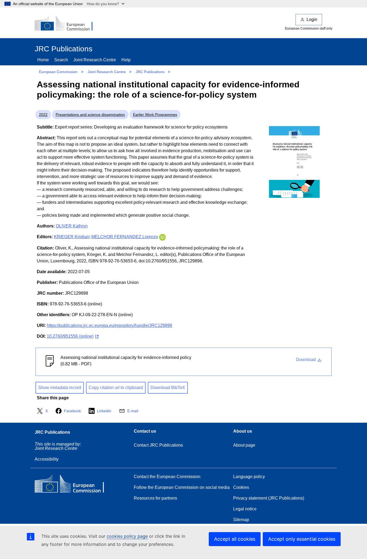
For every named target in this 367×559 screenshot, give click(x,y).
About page (244, 445)
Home (43, 60)
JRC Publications (150, 72)
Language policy (249, 476)
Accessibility (47, 459)
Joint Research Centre (94, 60)
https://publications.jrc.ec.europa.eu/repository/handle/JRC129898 (109, 325)
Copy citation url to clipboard (116, 387)
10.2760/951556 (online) (70, 336)
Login (312, 19)
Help (126, 60)
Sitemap (241, 519)
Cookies (241, 487)
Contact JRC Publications (158, 445)
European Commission (58, 72)
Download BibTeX (167, 387)
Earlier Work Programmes (155, 114)
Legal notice (245, 509)
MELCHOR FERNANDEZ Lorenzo (124, 236)
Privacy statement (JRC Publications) (268, 498)
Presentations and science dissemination (90, 114)
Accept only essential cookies (301, 539)
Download (306, 359)
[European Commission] (67, 24)
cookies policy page (127, 536)
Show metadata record (59, 387)
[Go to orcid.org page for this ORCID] (162, 236)
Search (61, 60)
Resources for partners (155, 498)
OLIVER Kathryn (72, 226)
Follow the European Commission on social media (182, 487)
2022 (43, 114)
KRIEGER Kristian (71, 236)
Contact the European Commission (167, 476)
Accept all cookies (234, 539)
